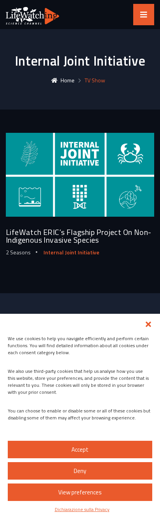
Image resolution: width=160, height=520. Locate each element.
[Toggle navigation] (143, 14)
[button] (148, 323)
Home (68, 80)
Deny (80, 470)
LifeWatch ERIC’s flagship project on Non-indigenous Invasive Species (78, 236)
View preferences (80, 492)
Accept (80, 449)
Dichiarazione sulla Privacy (82, 509)
